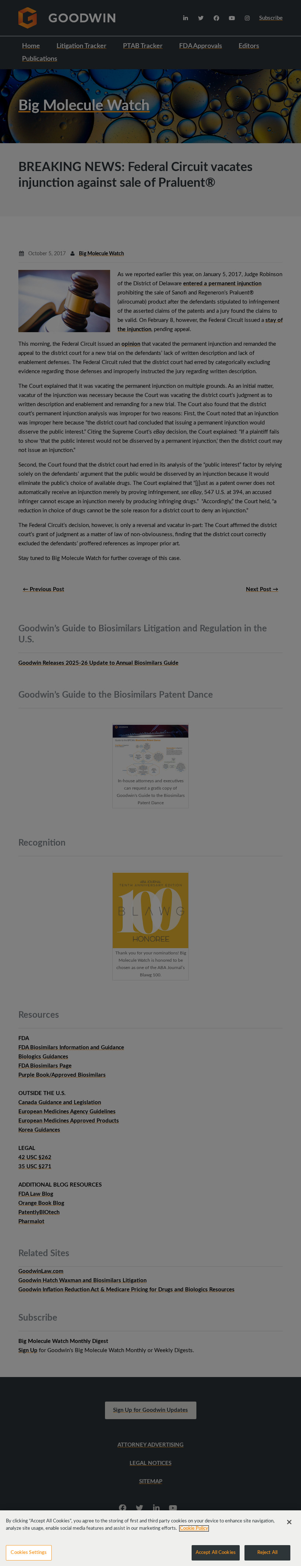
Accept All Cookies (216, 1552)
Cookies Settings (29, 1552)
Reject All (267, 1552)
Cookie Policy (194, 1528)
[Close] (289, 1522)
